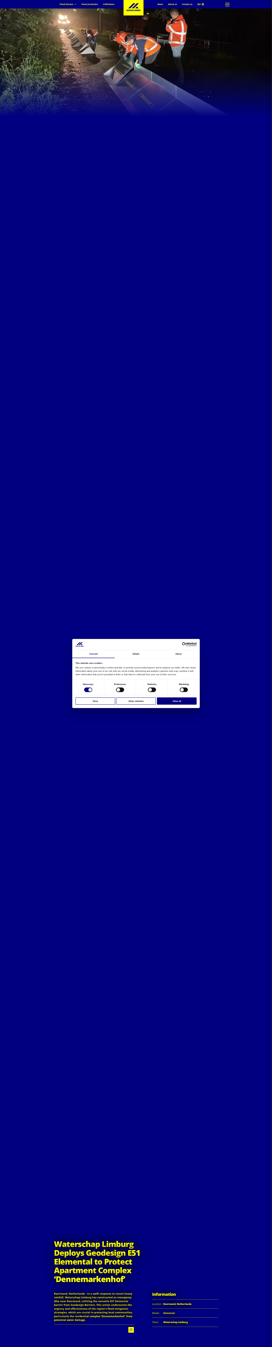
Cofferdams (108, 4)
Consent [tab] (93, 654)
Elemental (169, 1313)
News (160, 4)
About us (172, 4)
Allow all (177, 701)
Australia (200, 4)
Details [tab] (136, 654)
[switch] (120, 689)
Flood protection (89, 4)
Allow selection (136, 701)
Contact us (187, 4)
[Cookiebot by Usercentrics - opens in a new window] (184, 644)
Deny (95, 701)
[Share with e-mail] (131, 1330)
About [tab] (178, 654)
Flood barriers (66, 4)
